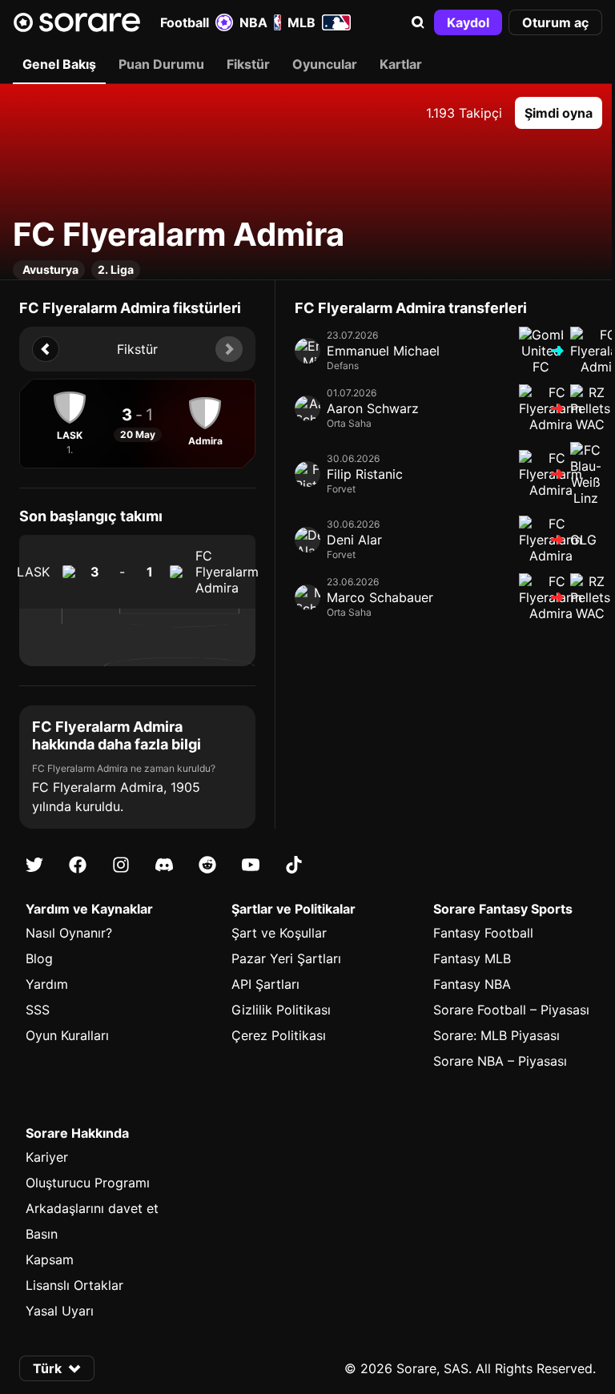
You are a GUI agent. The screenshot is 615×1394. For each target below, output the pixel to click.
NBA (253, 22)
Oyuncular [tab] (324, 64)
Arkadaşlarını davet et (92, 1208)
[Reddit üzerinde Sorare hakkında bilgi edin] (207, 865)
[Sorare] (77, 22)
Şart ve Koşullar (279, 933)
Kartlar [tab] (401, 64)
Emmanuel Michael (383, 351)
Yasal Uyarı (60, 1311)
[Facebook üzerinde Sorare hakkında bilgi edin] (77, 865)
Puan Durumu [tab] (161, 64)
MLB (301, 22)
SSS (38, 1010)
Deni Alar (354, 540)
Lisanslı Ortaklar (74, 1285)
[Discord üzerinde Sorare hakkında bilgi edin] (164, 865)
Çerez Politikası (278, 1035)
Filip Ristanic (365, 474)
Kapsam (50, 1259)
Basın (42, 1234)
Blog (39, 958)
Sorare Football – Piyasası (511, 1010)
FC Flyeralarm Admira (227, 572)
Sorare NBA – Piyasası (500, 1061)
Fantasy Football (483, 933)
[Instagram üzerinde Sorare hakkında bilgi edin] (121, 865)
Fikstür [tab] (248, 64)
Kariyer (47, 1157)
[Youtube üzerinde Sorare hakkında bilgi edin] (250, 865)
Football (184, 22)
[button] (418, 22)
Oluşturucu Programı (88, 1183)
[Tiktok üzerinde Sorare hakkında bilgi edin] (294, 865)
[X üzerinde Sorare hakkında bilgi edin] (34, 865)
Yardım (47, 984)
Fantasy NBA (472, 984)
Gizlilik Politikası (281, 1010)
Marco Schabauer (380, 597)
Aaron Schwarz (373, 408)
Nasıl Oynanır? (69, 933)
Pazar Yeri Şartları (286, 958)
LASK (33, 572)
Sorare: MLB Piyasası (496, 1035)
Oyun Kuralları (67, 1035)
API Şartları (265, 984)
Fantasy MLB (472, 958)
